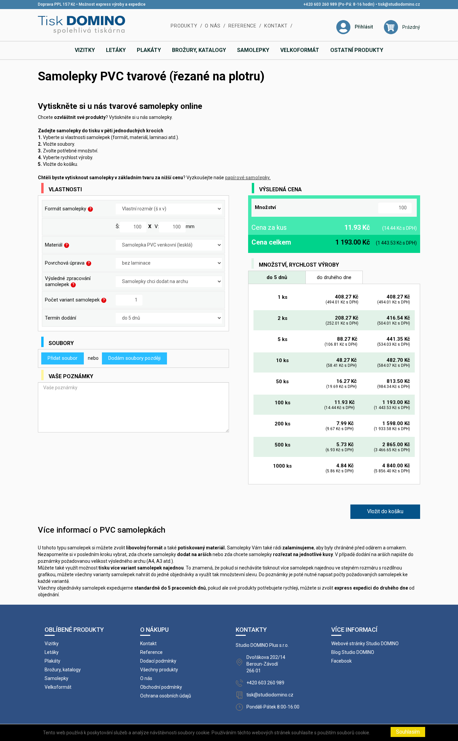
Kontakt (276, 26)
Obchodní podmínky (161, 687)
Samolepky (253, 50)
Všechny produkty (159, 669)
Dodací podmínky (158, 661)
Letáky (116, 50)
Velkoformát (299, 50)
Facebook (341, 661)
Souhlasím (408, 732)
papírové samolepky (247, 177)
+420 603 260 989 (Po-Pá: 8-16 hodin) (339, 4)
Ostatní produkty (356, 50)
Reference (242, 26)
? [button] (91, 209)
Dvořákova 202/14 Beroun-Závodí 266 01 (265, 664)
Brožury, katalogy (199, 50)
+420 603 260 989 (265, 682)
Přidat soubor (62, 358)
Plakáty (149, 50)
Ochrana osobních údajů (165, 695)
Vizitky (85, 50)
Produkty (184, 26)
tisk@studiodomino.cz (399, 4)
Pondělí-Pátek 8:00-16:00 (272, 707)
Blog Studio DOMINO (352, 652)
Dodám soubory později (134, 358)
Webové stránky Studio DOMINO (365, 643)
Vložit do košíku (385, 512)
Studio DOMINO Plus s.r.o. (262, 645)
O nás (213, 26)
